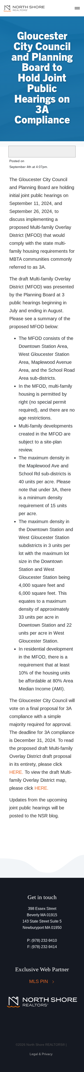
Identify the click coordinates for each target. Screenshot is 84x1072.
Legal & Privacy (41, 1054)
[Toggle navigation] (77, 8)
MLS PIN (39, 981)
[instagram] (45, 1022)
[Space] (24, 8)
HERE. (16, 772)
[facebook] (33, 1022)
